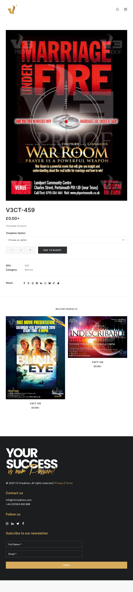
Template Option (15, 233)
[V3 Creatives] (11, 9)
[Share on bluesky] (49, 283)
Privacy (59, 483)
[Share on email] (58, 283)
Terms (69, 483)
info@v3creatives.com (18, 499)
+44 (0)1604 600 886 (18, 504)
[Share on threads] (33, 283)
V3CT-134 (97, 362)
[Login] (116, 9)
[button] (125, 9)
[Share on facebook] (24, 283)
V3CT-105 (35, 403)
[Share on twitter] (28, 283)
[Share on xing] (54, 283)
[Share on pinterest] (37, 283)
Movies (29, 269)
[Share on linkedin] (41, 283)
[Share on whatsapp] (45, 283)
